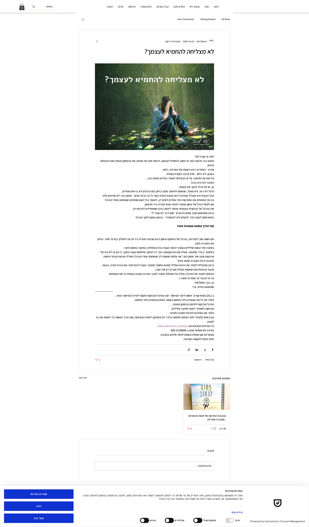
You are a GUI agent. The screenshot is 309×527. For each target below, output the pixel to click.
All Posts (226, 19)
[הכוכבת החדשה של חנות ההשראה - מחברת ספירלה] (206, 397)
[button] (82, 19)
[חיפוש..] (34, 6)
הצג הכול (83, 377)
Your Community (186, 19)
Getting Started (207, 19)
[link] (22, 6)
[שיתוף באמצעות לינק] (188, 349)
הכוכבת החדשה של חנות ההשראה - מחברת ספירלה (207, 417)
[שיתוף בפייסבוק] (212, 349)
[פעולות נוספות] (97, 41)
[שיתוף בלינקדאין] (196, 349)
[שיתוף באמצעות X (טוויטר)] (204, 349)
